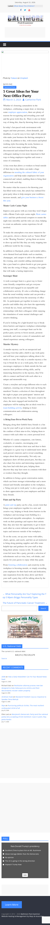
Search (43, 608)
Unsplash (24, 78)
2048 (3, 677)
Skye (3, 705)
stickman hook (7, 697)
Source (4, 658)
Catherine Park (33, 99)
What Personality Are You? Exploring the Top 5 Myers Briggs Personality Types (24, 596)
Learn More (11, 904)
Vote (25, 875)
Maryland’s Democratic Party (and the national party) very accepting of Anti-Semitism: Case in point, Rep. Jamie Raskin (25, 717)
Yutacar (14, 78)
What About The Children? (24, 6)
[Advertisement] (25, 32)
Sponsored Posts (9, 87)
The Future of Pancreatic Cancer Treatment (25, 602)
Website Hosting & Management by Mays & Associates (23, 916)
